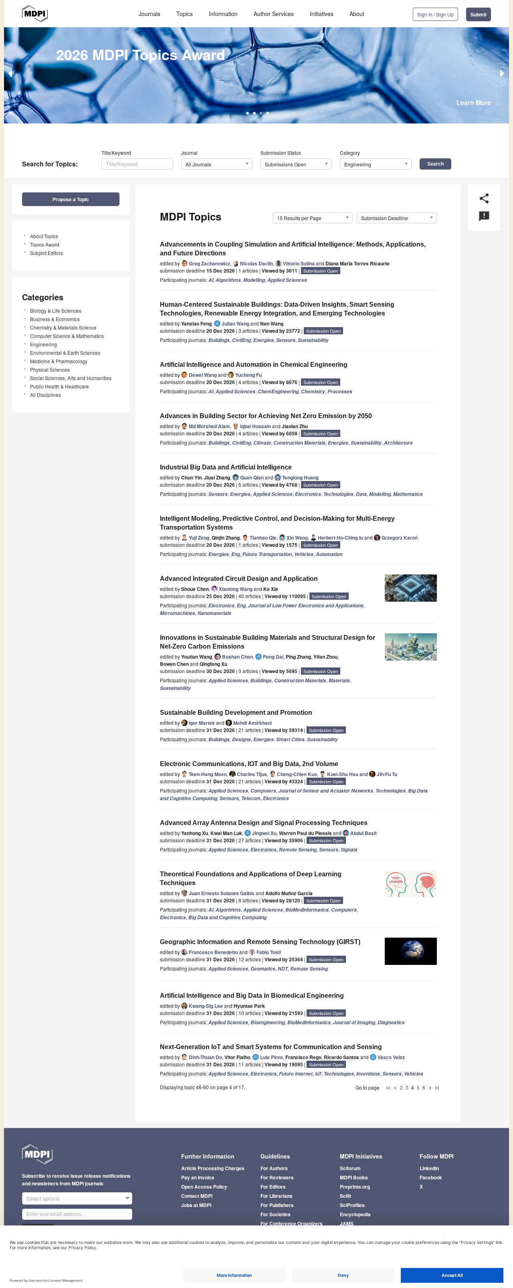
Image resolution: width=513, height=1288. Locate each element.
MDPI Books (354, 1177)
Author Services (274, 14)
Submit (479, 14)
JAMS (346, 1223)
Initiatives (321, 14)
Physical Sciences (50, 369)
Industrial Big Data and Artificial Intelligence (226, 467)
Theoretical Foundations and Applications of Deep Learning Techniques (250, 878)
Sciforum (350, 1168)
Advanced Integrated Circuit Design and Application (239, 578)
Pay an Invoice (197, 1177)
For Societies (276, 1214)
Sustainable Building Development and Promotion (236, 712)
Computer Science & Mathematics (67, 335)
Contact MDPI (196, 1195)
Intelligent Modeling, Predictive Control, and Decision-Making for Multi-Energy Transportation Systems (277, 523)
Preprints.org (355, 1186)
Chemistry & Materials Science (63, 327)
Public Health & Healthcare (59, 386)
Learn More (473, 102)
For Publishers (277, 1205)
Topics (184, 14)
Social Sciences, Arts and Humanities (70, 377)
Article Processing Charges (212, 1168)
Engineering (43, 344)
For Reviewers (277, 1177)
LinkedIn (429, 1168)
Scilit (345, 1195)
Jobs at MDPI (196, 1205)
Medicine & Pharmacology (58, 361)
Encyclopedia (355, 1214)
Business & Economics (55, 318)
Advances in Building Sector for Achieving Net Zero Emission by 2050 (266, 415)
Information (223, 14)
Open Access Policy (204, 1186)
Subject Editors (46, 252)
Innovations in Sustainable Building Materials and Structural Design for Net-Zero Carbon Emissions (267, 642)
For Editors (273, 1186)
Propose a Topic (71, 199)
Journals (149, 14)
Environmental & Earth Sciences (65, 352)
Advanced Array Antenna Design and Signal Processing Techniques (264, 822)
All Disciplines (45, 394)
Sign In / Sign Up (435, 14)
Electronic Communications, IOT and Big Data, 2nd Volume (249, 763)
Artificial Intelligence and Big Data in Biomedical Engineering (252, 995)
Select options (43, 1198)
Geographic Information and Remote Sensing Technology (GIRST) (260, 941)
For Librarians (277, 1195)
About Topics (44, 236)
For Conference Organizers (292, 1223)
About (356, 14)
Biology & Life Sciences (55, 310)
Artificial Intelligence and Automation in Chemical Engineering (253, 364)
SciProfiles (352, 1205)
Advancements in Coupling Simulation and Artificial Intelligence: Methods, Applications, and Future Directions (293, 249)
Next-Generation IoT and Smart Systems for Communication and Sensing (271, 1046)
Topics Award (44, 244)
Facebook (431, 1177)
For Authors (274, 1168)
